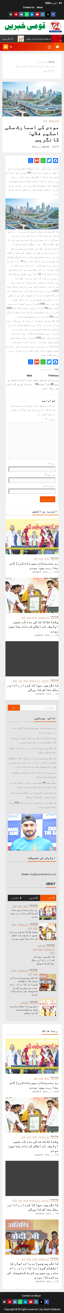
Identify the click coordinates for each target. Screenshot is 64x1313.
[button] (49, 47)
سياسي (47, 558)
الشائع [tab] (15, 898)
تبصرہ (50, 419)
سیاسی (41, 558)
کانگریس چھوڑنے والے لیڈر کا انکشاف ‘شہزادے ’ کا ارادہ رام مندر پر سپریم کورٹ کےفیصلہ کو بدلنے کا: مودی (32, 762)
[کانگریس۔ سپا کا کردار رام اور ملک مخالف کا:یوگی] (32, 658)
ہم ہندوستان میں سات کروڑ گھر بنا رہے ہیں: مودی (24, 913)
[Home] (57, 47)
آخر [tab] (50, 898)
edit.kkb (46, 147)
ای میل (50, 474)
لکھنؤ (15, 680)
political (54, 558)
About (40, 7)
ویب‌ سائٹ (49, 485)
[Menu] (49, 47)
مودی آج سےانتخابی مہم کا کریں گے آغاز (19, 380)
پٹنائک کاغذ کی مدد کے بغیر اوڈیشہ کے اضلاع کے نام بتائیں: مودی (33, 626)
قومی (45, 120)
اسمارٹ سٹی (47, 369)
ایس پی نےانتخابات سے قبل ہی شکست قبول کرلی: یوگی (24, 1009)
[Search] (11, 47)
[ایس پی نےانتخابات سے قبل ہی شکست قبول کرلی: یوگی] (47, 1007)
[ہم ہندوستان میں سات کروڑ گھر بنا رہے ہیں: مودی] (32, 536)
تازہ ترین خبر (53, 120)
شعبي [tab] (32, 898)
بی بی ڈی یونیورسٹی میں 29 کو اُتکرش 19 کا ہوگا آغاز (46, 382)
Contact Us (28, 7)
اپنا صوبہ (45, 680)
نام (52, 463)
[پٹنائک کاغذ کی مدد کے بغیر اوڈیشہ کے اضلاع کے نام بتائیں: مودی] (32, 595)
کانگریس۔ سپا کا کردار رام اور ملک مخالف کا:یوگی (43, 960)
